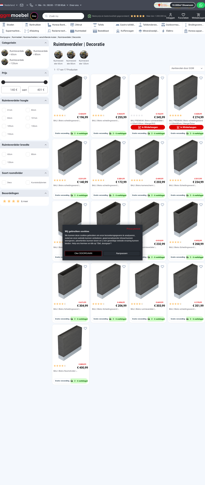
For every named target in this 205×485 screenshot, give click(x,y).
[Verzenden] (46, 16)
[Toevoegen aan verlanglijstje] (85, 78)
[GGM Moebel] (14, 16)
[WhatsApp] (201, 5)
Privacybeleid (133, 229)
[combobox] (63, 16)
